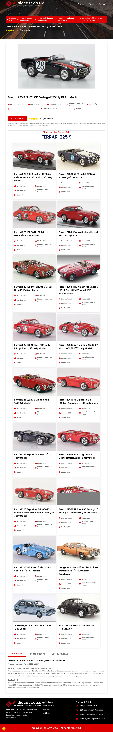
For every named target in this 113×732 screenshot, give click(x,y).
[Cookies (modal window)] (4, 728)
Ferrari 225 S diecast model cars (66, 19)
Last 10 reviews (60, 653)
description (17, 653)
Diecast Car (12, 19)
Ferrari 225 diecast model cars (45, 19)
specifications (37, 653)
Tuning (102, 4)
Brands (81, 4)
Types (91, 4)
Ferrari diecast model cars (26, 19)
